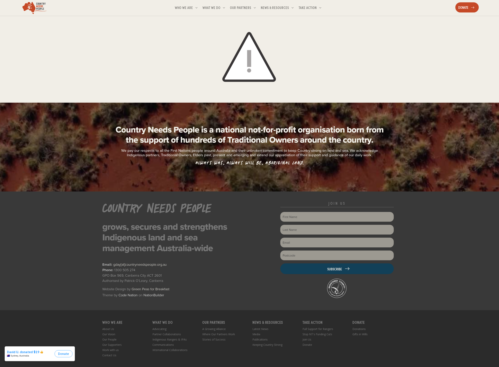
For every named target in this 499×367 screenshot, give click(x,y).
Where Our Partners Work (218, 334)
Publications (260, 339)
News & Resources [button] (275, 7)
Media (256, 334)
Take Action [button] (311, 7)
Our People (109, 339)
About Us (108, 329)
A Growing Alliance (214, 329)
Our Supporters (112, 345)
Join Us (307, 339)
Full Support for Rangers (318, 329)
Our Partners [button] (244, 7)
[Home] (34, 8)
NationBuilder (153, 295)
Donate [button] (468, 7)
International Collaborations (170, 350)
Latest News (260, 329)
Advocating (159, 329)
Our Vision (108, 334)
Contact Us (109, 355)
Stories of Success (214, 339)
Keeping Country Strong (267, 345)
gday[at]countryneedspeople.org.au (140, 264)
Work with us (110, 350)
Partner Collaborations (166, 334)
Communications (163, 345)
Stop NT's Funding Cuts (317, 334)
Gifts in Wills (360, 334)
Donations (359, 329)
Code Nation (128, 295)
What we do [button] (215, 7)
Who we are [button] (188, 7)
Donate (307, 345)
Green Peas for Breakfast (150, 289)
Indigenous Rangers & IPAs (169, 339)
